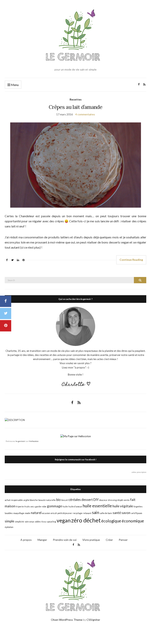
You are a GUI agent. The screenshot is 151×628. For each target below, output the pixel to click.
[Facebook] (5, 301)
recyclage (77, 513)
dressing (112, 500)
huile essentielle (97, 505)
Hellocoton (34, 441)
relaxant (87, 513)
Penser (123, 539)
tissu (43, 521)
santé (117, 513)
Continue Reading (131, 259)
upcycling (51, 521)
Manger (42, 539)
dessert (87, 500)
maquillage (18, 513)
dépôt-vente (123, 500)
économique (133, 520)
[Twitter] (5, 313)
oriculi (54, 513)
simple (9, 521)
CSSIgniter (93, 619)
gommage (54, 506)
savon (126, 513)
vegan (64, 520)
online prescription (139, 472)
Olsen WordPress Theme (66, 619)
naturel (36, 513)
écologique (111, 520)
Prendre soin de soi (64, 539)
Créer (109, 539)
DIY (96, 500)
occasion (46, 513)
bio (58, 500)
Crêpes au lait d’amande (75, 107)
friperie (20, 506)
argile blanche (30, 500)
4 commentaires (85, 114)
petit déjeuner (64, 513)
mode (27, 513)
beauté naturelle (47, 500)
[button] (75, 165)
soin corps (29, 521)
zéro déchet (86, 520)
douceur (103, 500)
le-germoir (20, 441)
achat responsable (14, 500)
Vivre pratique (91, 539)
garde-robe (40, 506)
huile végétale (122, 506)
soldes (38, 521)
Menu (14, 85)
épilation (9, 527)
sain (95, 512)
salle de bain (106, 513)
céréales (74, 500)
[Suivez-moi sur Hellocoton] (75, 436)
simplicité (19, 521)
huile (65, 506)
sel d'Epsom (136, 513)
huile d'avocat (75, 506)
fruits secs (29, 506)
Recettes (76, 99)
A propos (26, 539)
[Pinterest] (5, 325)
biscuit (64, 500)
